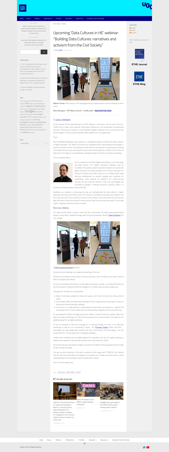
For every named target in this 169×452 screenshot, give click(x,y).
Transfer (58, 18)
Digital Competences (36, 106)
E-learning (31, 109)
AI (20, 101)
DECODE (39, 103)
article (29, 101)
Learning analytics (28, 119)
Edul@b (29, 111)
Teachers (35, 130)
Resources (79, 18)
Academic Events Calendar (95, 18)
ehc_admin (58, 50)
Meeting (34, 125)
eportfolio (22, 114)
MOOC (27, 127)
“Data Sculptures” (114, 215)
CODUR (33, 101)
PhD (28, 130)
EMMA (37, 112)
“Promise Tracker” (101, 327)
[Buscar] (44, 52)
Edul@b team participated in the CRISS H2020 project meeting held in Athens (110, 404)
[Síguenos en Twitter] (144, 447)
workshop (32, 132)
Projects (37, 18)
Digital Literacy (23, 109)
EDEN (43, 109)
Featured (56, 24)
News (22, 18)
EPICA (41, 112)
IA (28, 117)
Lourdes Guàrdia (34, 122)
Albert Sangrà (24, 101)
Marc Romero (28, 125)
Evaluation (30, 114)
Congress (22, 103)
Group (28, 18)
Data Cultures (61, 372)
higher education (71, 372)
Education (68, 18)
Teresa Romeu (42, 130)
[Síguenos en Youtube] (147, 447)
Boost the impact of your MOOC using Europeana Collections (85, 402)
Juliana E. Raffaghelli (63, 120)
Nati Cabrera (33, 127)
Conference (39, 101)
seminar (31, 130)
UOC (21, 132)
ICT (30, 117)
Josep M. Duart (37, 117)
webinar (78, 372)
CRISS (27, 103)
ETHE (26, 114)
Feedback (35, 114)
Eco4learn (38, 109)
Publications (48, 18)
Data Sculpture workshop (64, 268)
